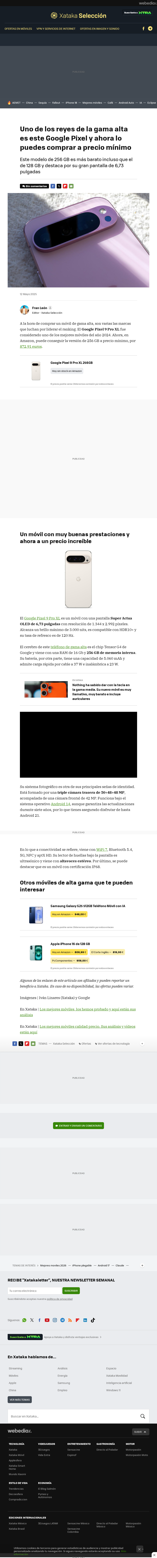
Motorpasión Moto (137, 1455)
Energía (62, 1375)
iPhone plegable (82, 1265)
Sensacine (73, 1449)
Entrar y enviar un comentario (80, 1125)
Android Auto (126, 102)
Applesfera (15, 1460)
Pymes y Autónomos (45, 1495)
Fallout (56, 102)
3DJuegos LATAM (48, 1523)
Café (110, 102)
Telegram (150, 28)
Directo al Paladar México (107, 1524)
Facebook (143, 28)
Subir (138, 1432)
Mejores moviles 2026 (53, 1265)
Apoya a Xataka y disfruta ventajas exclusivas (71, 1337)
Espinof (71, 1455)
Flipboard (65, 186)
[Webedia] (148, 3)
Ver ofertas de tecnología (114, 1043)
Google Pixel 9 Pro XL (42, 618)
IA (141, 102)
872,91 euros (31, 346)
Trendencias (16, 1488)
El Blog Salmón (47, 1488)
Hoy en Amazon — (69, 914)
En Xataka (77, 680)
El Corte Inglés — (107, 952)
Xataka (13, 1449)
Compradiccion (18, 1499)
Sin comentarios (36, 186)
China (29, 102)
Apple (12, 1383)
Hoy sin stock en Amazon (67, 371)
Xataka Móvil (16, 1455)
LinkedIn (85, 1320)
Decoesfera (16, 1494)
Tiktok (93, 1320)
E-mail (71, 186)
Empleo (62, 1390)
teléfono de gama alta (69, 647)
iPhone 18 (71, 102)
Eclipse (151, 102)
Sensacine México (78, 1523)
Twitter (59, 186)
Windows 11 (113, 1390)
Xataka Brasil (17, 1528)
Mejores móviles (92, 102)
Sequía (42, 102)
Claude (120, 1265)
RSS (70, 1320)
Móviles (13, 1375)
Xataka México (18, 1523)
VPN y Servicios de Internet (56, 28)
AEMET (16, 102)
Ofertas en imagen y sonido (99, 28)
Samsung (64, 1383)
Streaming (15, 1368)
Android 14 (60, 804)
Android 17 (104, 1265)
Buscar (142, 1416)
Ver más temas (20, 1399)
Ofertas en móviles (18, 28)
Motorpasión (133, 1449)
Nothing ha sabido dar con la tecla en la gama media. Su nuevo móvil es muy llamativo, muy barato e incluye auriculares (101, 691)
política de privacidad (60, 1299)
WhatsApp (24, 1320)
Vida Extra (44, 1455)
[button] (41, 307)
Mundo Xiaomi (17, 1474)
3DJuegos (44, 1449)
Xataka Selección (78, 15)
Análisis (63, 1368)
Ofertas (86, 1043)
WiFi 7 (101, 849)
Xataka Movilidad (117, 1375)
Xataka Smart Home (17, 1467)
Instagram (55, 1320)
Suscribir (71, 1290)
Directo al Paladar (107, 1449)
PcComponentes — (70, 960)
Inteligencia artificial (119, 1383)
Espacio (111, 1368)
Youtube (47, 1320)
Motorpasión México (133, 1524)
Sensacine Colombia (73, 1530)
